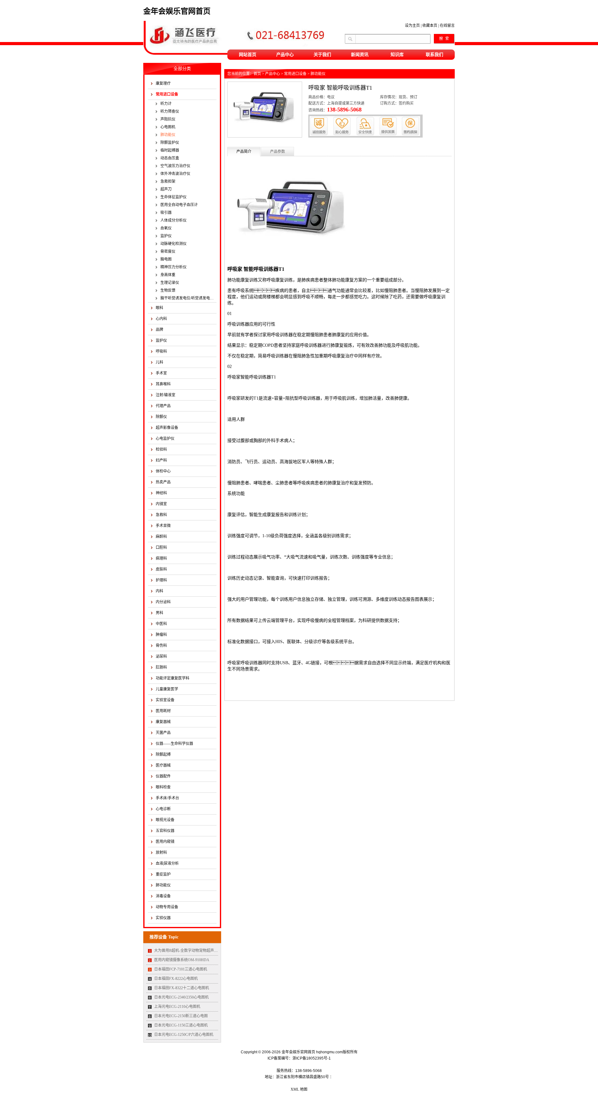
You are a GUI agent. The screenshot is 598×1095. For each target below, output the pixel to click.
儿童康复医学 (167, 689)
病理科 (161, 558)
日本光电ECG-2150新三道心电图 (181, 1016)
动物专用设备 (167, 907)
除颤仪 (161, 417)
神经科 (161, 493)
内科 (159, 591)
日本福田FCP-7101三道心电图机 (180, 969)
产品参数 (277, 151)
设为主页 (412, 25)
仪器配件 (163, 776)
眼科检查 (163, 787)
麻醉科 (161, 536)
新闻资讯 (359, 54)
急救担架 (167, 181)
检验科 (161, 449)
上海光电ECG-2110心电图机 (177, 1006)
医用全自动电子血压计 (179, 205)
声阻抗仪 (167, 119)
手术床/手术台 (167, 798)
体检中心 (163, 471)
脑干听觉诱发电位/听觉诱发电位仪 (188, 298)
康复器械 (163, 722)
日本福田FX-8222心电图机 (176, 978)
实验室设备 (165, 700)
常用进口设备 (167, 94)
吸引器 (166, 212)
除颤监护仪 (169, 142)
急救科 (161, 515)
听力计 (166, 103)
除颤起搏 (163, 754)
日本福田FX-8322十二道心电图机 (181, 988)
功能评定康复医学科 (172, 678)
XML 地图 (299, 1089)
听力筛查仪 (169, 111)
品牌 (159, 329)
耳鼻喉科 (163, 384)
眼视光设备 (165, 820)
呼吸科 (161, 351)
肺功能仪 (167, 135)
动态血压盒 (169, 158)
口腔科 (161, 547)
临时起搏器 (169, 150)
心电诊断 (163, 809)
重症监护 (163, 874)
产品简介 (243, 151)
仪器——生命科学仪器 (174, 743)
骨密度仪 (167, 251)
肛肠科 (161, 667)
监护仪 (166, 236)
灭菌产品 (163, 733)
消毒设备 (163, 896)
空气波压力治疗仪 (175, 166)
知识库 (397, 54)
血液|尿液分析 (167, 863)
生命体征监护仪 (173, 197)
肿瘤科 (161, 634)
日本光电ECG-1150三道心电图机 (181, 1025)
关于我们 (322, 54)
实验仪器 (163, 918)
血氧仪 (166, 228)
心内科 (161, 319)
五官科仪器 (165, 831)
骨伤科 (161, 645)
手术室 (161, 373)
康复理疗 (163, 83)
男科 (159, 613)
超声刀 (166, 189)
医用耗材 (163, 711)
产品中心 (285, 54)
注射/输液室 (165, 395)
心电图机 (167, 127)
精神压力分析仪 (173, 267)
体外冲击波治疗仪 (175, 174)
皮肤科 (161, 569)
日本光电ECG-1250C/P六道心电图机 (183, 1034)
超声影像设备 (167, 427)
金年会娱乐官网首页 (177, 11)
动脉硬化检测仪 (173, 244)
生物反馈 (167, 290)
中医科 (161, 624)
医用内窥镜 (165, 841)
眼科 (159, 308)
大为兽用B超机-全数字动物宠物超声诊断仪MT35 (194, 950)
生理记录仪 (169, 282)
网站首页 (247, 54)
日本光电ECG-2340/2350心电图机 (181, 997)
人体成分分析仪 (173, 220)
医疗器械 (163, 765)
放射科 (161, 852)
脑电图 (166, 259)
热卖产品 (163, 482)
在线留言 (447, 25)
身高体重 (167, 275)
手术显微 (163, 526)
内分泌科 (163, 602)
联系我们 (434, 54)
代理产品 (163, 406)
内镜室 (161, 504)
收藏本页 (429, 25)
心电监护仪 (165, 438)
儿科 (159, 362)
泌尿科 (161, 656)
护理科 (161, 580)
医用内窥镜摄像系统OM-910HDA (181, 960)
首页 (257, 74)
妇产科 (161, 460)
